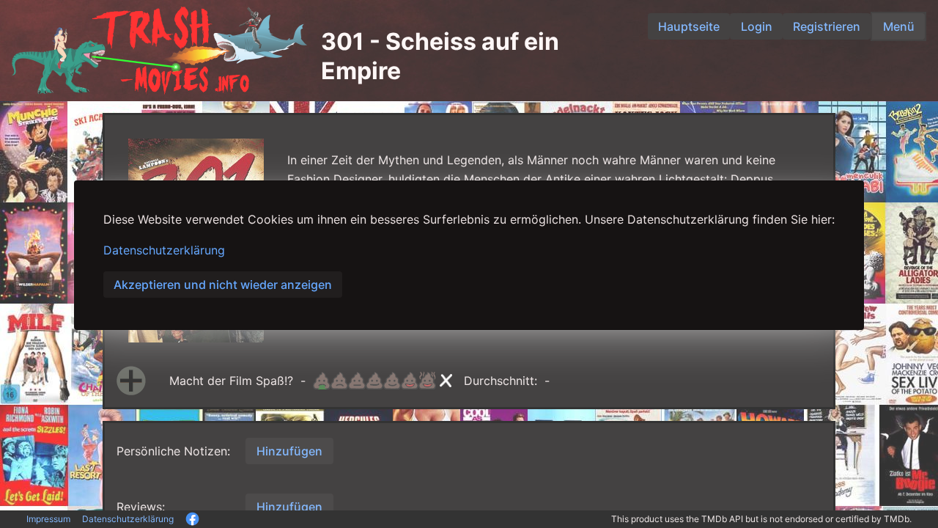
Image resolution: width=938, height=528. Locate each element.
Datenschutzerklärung (164, 250)
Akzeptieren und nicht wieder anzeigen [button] (223, 284)
